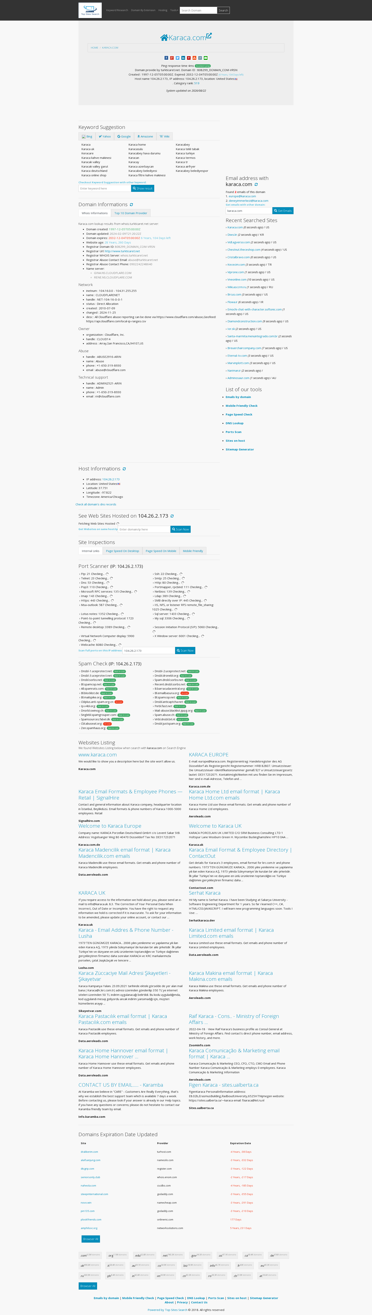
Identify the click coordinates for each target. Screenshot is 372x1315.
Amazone (146, 136)
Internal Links (90, 551)
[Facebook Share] (166, 57)
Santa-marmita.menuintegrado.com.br (252, 336)
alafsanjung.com (90, 1160)
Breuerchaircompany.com (244, 348)
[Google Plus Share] (172, 57)
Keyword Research (117, 10)
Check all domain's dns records (96, 504)
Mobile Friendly (193, 551)
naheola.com (88, 1185)
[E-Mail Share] (205, 57)
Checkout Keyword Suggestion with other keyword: (112, 182)
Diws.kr (232, 234)
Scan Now (182, 529)
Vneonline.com (236, 279)
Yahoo (106, 136)
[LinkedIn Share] (183, 57)
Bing (89, 136)
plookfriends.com (91, 1219)
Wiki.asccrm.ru (236, 287)
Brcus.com (234, 294)
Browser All (90, 1239)
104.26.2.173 (111, 479)
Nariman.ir (234, 370)
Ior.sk (231, 329)
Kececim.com (236, 264)
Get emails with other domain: (245, 204)
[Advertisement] (149, 429)
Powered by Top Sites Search (167, 1310)
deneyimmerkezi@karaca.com (248, 201)
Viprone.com (235, 272)
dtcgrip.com (87, 1168)
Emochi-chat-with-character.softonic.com (254, 309)
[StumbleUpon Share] (194, 57)
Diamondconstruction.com (244, 321)
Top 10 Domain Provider (130, 213)
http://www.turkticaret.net (122, 251)
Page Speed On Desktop (122, 551)
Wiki (166, 136)
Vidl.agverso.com (238, 242)
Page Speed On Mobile (161, 551)
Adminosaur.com (238, 378)
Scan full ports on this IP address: (100, 650)
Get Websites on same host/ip (98, 529)
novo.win (86, 1202)
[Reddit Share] (200, 57)
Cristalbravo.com (238, 257)
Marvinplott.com (238, 363)
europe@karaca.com (242, 196)
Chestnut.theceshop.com (243, 249)
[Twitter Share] (177, 57)
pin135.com (88, 1211)
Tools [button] (173, 10)
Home (94, 47)
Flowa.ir (232, 302)
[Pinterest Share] (188, 57)
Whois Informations (95, 213)
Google (125, 136)
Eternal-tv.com (237, 355)
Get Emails (284, 211)
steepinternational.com (94, 1194)
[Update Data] (130, 204)
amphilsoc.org (89, 1228)
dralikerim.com (89, 1151)
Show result (144, 188)
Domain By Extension (143, 10)
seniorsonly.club (90, 1177)
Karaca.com (110, 47)
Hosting (162, 10)
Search (223, 10)
